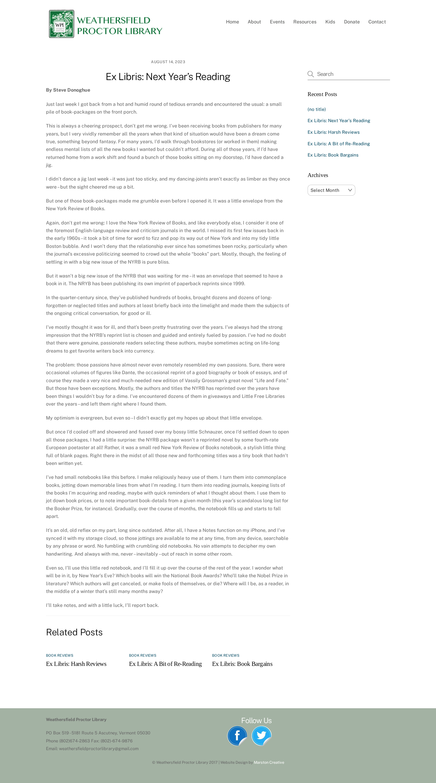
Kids (330, 22)
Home (232, 22)
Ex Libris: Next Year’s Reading (168, 76)
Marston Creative (269, 762)
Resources (304, 22)
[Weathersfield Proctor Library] (105, 37)
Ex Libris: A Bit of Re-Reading (165, 663)
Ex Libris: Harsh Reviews (76, 663)
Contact (377, 22)
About (254, 22)
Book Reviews (59, 655)
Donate (352, 22)
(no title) (317, 109)
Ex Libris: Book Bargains (242, 663)
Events (277, 22)
